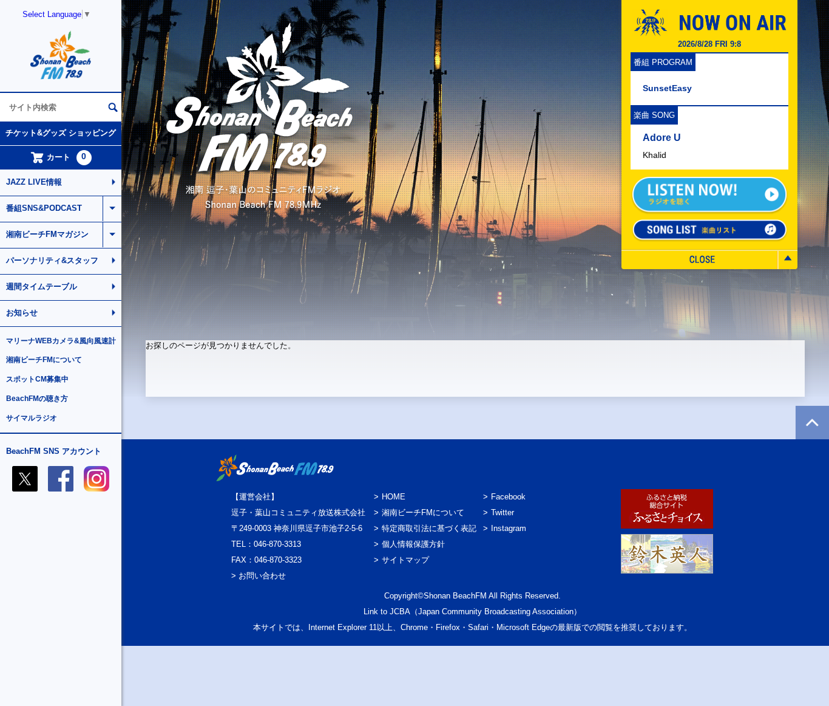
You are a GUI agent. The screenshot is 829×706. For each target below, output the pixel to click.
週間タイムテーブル (41, 286)
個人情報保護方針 (413, 544)
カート (67, 156)
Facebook (508, 496)
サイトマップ (405, 559)
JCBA (400, 611)
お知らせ (22, 312)
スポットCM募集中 (37, 379)
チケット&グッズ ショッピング (60, 132)
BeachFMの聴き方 (37, 398)
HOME (393, 496)
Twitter (502, 512)
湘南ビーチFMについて (44, 359)
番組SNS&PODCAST (44, 208)
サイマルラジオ (31, 418)
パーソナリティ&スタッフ (52, 260)
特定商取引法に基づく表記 (429, 528)
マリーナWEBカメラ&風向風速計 (61, 341)
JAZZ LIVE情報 (34, 182)
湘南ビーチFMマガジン (47, 234)
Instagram (508, 528)
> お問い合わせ (258, 575)
